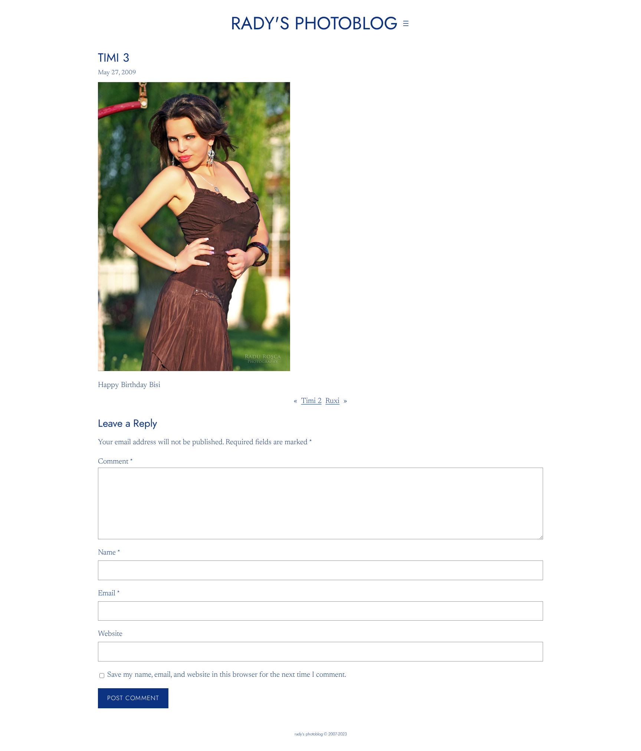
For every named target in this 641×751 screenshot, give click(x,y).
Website (110, 634)
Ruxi (332, 401)
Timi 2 (311, 401)
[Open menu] (405, 23)
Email (109, 593)
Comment (115, 461)
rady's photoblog (314, 23)
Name (109, 552)
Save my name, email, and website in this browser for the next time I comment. (226, 675)
